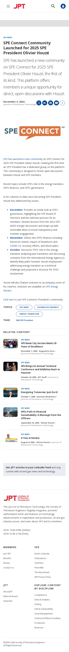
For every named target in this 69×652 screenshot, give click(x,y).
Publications (40, 558)
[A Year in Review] (10, 438)
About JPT (8, 591)
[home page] (20, 6)
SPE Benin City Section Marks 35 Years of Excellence (39, 345)
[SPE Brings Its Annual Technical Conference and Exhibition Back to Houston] (10, 366)
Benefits (7, 558)
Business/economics (48, 307)
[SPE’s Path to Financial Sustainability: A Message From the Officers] (10, 412)
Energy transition (29, 314)
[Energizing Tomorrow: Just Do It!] (10, 392)
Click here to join (12, 299)
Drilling (37, 604)
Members (10, 547)
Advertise (7, 601)
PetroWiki (39, 567)
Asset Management (43, 613)
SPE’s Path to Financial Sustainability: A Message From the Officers (41, 415)
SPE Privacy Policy (42, 577)
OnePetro (39, 563)
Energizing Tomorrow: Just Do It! (39, 392)
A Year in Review (30, 437)
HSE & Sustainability (43, 609)
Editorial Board (10, 596)
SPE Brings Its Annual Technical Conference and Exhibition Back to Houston (40, 369)
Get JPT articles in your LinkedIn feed (28, 467)
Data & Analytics (42, 599)
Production (39, 623)
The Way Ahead (41, 572)
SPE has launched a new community (23, 159)
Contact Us (8, 567)
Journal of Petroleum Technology (19, 104)
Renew (6, 563)
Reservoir (39, 627)
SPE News (7, 38)
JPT (5, 585)
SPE (37, 547)
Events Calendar (42, 553)
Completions (40, 595)
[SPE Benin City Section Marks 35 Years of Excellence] (10, 343)
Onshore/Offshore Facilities (47, 618)
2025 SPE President (24, 320)
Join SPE (7, 553)
